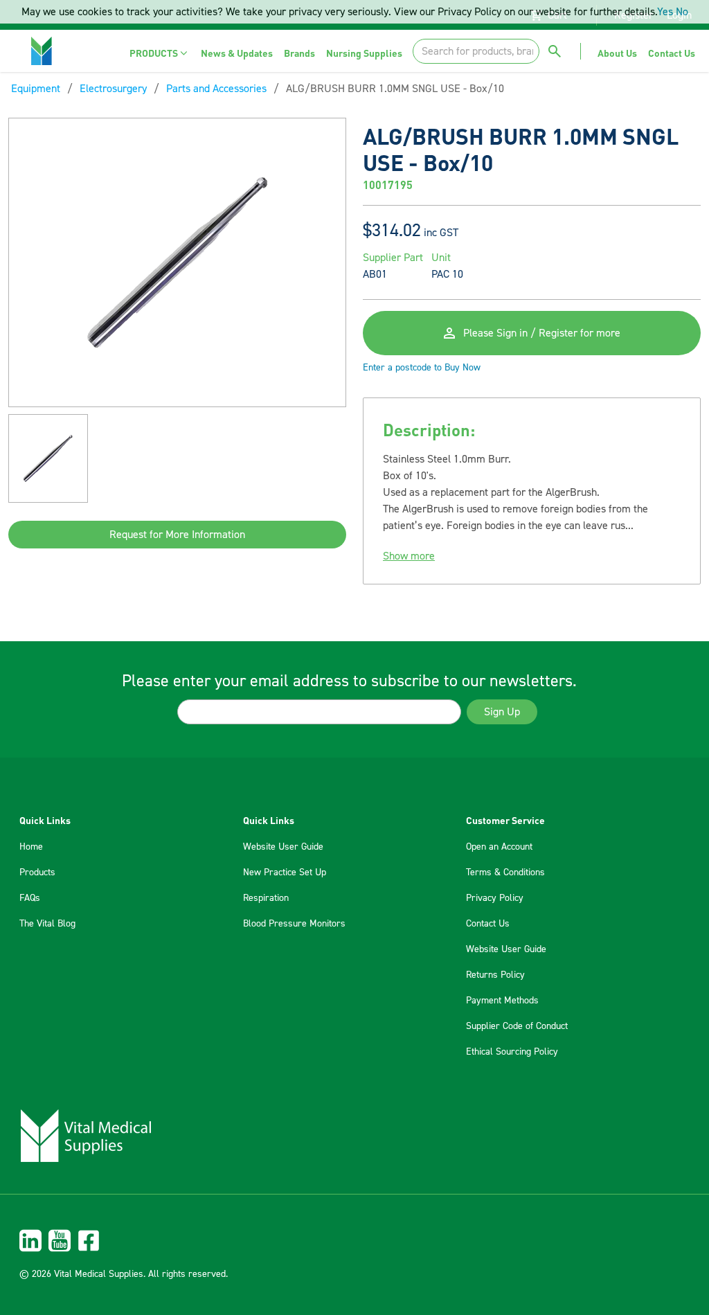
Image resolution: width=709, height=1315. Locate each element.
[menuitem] (159, 53)
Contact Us (488, 924)
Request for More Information (177, 535)
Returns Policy (495, 975)
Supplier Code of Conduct (517, 1026)
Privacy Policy (494, 898)
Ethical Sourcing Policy (512, 1052)
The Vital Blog (47, 924)
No (682, 12)
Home (31, 847)
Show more (409, 556)
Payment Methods (502, 1000)
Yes (665, 12)
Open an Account (499, 847)
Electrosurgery (113, 89)
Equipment (35, 89)
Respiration (266, 898)
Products (37, 872)
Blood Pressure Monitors (294, 924)
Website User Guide (283, 847)
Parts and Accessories (216, 89)
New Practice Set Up (284, 872)
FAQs (29, 898)
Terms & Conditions (505, 872)
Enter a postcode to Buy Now (422, 367)
